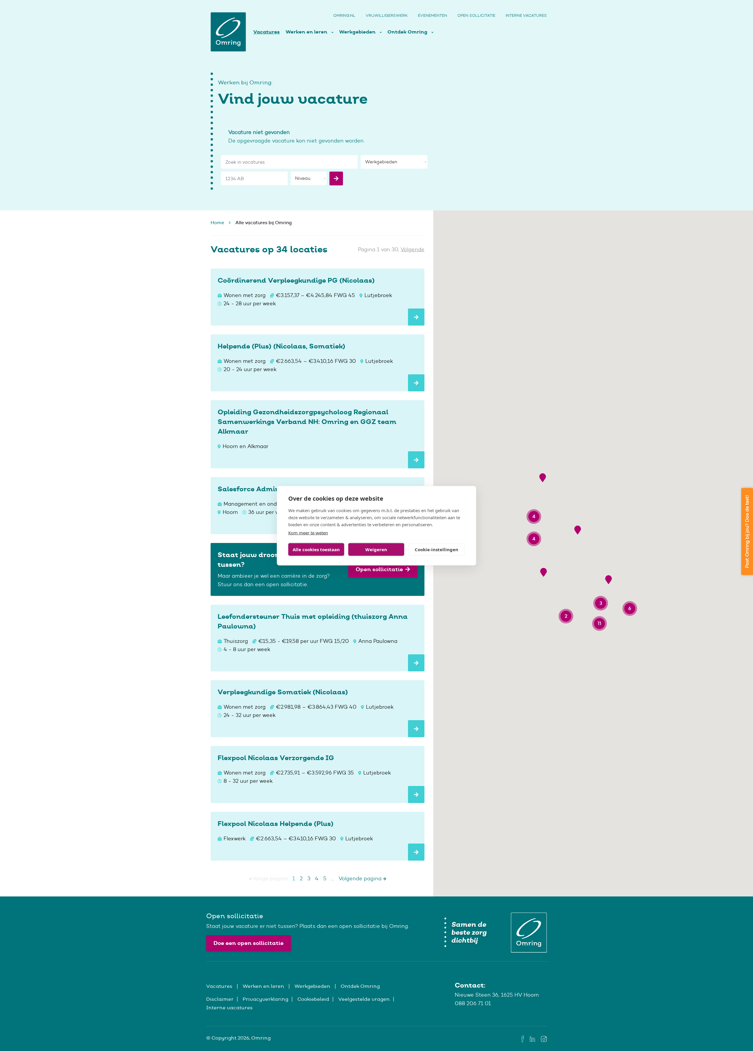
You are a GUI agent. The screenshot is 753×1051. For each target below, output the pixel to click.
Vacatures (266, 32)
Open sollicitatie (476, 15)
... (332, 878)
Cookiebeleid (313, 999)
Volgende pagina (361, 878)
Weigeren (376, 549)
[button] (542, 477)
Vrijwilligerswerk (387, 15)
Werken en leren (307, 32)
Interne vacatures (526, 15)
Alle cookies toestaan (316, 549)
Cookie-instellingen (436, 549)
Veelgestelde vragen (364, 999)
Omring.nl (344, 15)
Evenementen (432, 15)
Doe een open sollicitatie (249, 943)
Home (217, 222)
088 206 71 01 (473, 1003)
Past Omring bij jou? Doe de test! (747, 531)
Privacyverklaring (265, 999)
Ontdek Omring (408, 32)
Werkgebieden (358, 32)
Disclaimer (220, 999)
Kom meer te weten (308, 532)
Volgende (412, 249)
